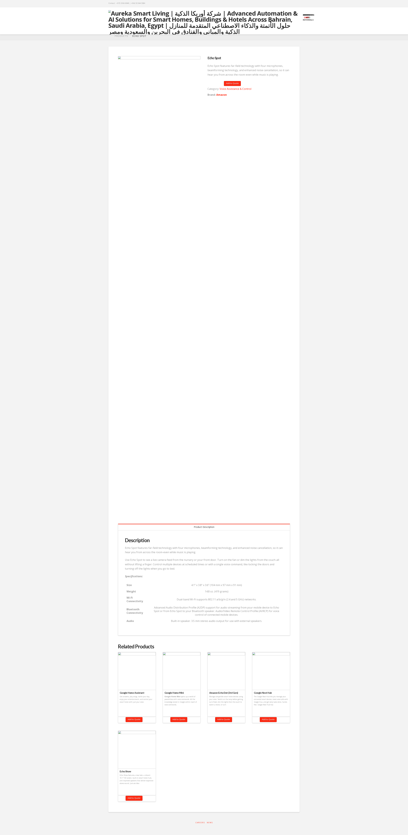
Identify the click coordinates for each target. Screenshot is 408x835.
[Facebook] (285, 3)
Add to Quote (232, 83)
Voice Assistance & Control (235, 89)
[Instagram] (298, 3)
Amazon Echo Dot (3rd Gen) (223, 692)
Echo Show (125, 771)
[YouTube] (293, 3)
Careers (200, 823)
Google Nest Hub (263, 692)
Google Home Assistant (132, 692)
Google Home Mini (174, 692)
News (210, 823)
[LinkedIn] (289, 3)
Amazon (221, 94)
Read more (137, 683)
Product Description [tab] (204, 526)
